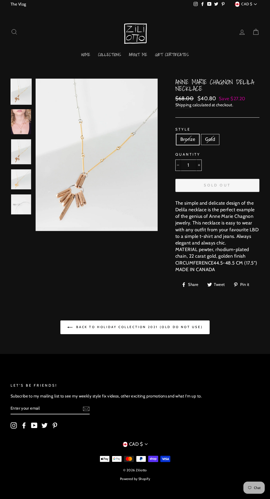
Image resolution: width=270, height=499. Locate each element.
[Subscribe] (86, 408)
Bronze (187, 139)
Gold (210, 139)
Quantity (187, 154)
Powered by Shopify (135, 479)
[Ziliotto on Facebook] (24, 425)
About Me (138, 54)
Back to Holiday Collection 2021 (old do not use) (139, 327)
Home (85, 54)
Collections (109, 54)
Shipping (183, 104)
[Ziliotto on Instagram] (14, 425)
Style (182, 129)
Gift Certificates (172, 54)
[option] (97, 155)
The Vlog (18, 4)
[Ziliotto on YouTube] (34, 425)
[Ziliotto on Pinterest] (55, 425)
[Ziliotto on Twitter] (44, 425)
